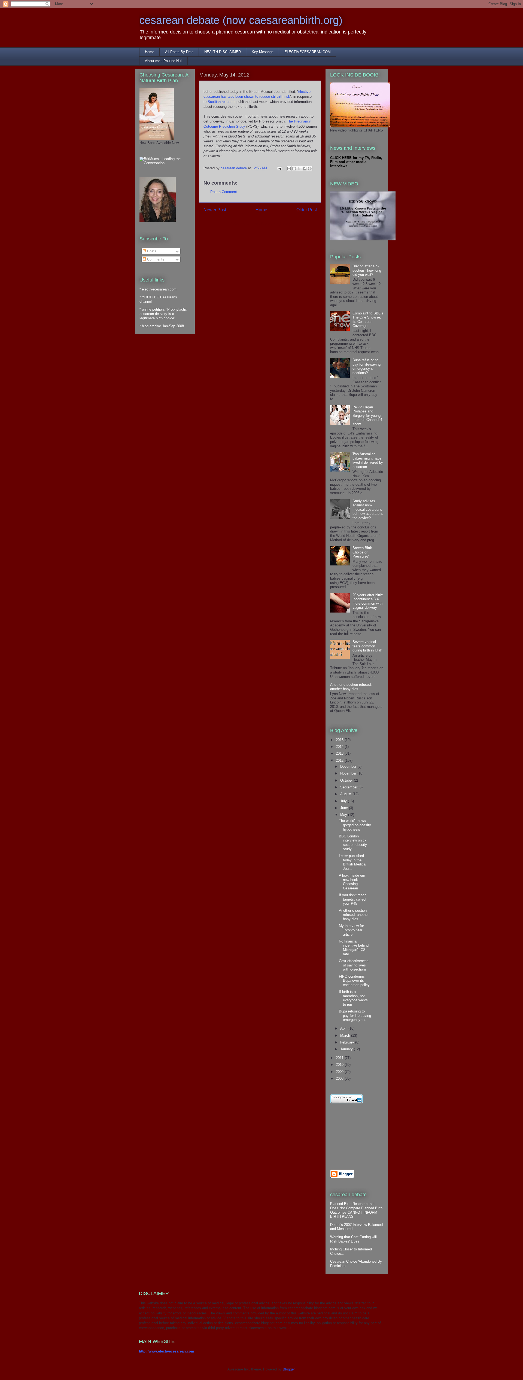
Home (149, 52)
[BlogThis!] (294, 168)
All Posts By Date (179, 52)
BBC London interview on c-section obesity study (353, 842)
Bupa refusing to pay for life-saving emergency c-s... (355, 1015)
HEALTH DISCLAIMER (222, 52)
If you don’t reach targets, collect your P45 (352, 899)
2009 (340, 1072)
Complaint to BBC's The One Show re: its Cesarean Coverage (367, 319)
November (348, 773)
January (347, 1049)
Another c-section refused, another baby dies (351, 687)
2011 (340, 1058)
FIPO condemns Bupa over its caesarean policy (354, 980)
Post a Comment (223, 192)
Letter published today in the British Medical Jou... (352, 862)
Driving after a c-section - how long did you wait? (366, 270)
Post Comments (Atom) (271, 224)
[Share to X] (299, 168)
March (345, 1035)
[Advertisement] (354, 1136)
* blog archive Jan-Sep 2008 (161, 326)
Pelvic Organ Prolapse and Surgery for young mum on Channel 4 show (367, 415)
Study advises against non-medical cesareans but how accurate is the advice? (367, 509)
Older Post (306, 209)
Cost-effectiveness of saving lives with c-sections (354, 965)
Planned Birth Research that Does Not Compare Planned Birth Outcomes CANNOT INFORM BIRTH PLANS (356, 1210)
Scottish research (221, 102)
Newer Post (214, 209)
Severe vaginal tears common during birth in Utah (367, 646)
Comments (155, 259)
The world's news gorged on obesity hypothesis (355, 825)
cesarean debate (234, 168)
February (347, 1042)
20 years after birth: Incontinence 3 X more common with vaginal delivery (367, 601)
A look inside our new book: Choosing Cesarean (352, 881)
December (348, 766)
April (344, 1028)
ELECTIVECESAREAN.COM (307, 52)
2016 (340, 740)
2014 (340, 747)
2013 (340, 753)
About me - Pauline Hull (163, 61)
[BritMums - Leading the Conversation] (164, 163)
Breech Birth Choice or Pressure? (362, 552)
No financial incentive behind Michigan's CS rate (354, 947)
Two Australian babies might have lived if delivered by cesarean (367, 460)
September (349, 787)
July (344, 801)
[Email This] (289, 168)
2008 (340, 1078)
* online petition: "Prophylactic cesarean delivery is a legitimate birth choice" (163, 313)
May (344, 815)
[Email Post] (279, 168)
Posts (151, 251)
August (346, 794)
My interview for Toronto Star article (351, 930)
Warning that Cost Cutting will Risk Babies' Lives (353, 1239)
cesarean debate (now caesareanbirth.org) (240, 20)
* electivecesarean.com (158, 289)
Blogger (288, 1369)
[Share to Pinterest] (309, 168)
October (347, 780)
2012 (340, 760)
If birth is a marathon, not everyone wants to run (353, 998)
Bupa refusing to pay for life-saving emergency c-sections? (366, 366)
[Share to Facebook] (304, 168)
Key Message (262, 52)
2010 (340, 1065)
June (344, 808)
